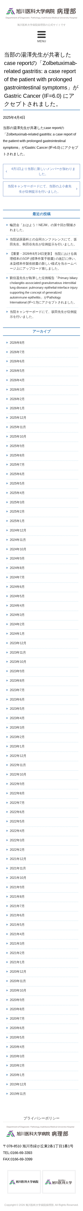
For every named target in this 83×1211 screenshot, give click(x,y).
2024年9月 (17, 558)
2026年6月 (17, 361)
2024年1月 (17, 633)
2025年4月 (17, 493)
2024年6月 (17, 586)
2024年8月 (17, 568)
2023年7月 (17, 690)
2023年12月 (18, 643)
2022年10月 (18, 774)
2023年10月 (18, 661)
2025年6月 (17, 474)
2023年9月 (17, 671)
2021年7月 (17, 906)
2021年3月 (17, 943)
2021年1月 (17, 962)
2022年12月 (18, 756)
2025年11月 (18, 427)
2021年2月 (17, 953)
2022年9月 (17, 784)
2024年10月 (18, 549)
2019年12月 (18, 1084)
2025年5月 (17, 483)
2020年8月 (17, 1009)
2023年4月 (17, 718)
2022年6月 (17, 812)
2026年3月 (17, 389)
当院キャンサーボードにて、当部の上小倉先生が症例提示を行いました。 (40, 188)
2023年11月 (18, 652)
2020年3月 (17, 1056)
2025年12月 (18, 417)
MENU (41, 41)
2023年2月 (17, 737)
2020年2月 (17, 1065)
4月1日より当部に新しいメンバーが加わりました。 (43, 171)
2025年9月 (17, 446)
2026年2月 (17, 399)
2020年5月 (17, 1037)
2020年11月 (18, 981)
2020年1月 (17, 1075)
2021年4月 (17, 934)
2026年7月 (17, 352)
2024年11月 (18, 540)
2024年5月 (17, 596)
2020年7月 (17, 1018)
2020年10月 (18, 990)
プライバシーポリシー (41, 1118)
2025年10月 (18, 436)
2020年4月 (17, 1047)
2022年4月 (17, 831)
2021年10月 (18, 877)
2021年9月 (17, 887)
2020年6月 (17, 1028)
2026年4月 (17, 380)
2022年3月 (17, 840)
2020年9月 (17, 1000)
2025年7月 (17, 464)
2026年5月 (17, 370)
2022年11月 (18, 765)
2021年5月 (17, 924)
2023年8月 (17, 680)
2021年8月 (17, 896)
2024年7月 (17, 577)
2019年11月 (18, 1093)
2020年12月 (18, 971)
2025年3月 (17, 502)
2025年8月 (17, 455)
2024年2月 (17, 624)
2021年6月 (17, 915)
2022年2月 (17, 849)
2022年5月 (17, 821)
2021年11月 (18, 868)
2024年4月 (17, 605)
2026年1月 (17, 408)
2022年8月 (17, 793)
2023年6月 (17, 699)
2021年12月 (18, 859)
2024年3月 (17, 615)
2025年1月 (17, 521)
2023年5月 (17, 708)
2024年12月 (18, 530)
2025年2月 (17, 511)
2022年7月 (17, 802)
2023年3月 (17, 727)
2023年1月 (17, 746)
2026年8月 (17, 342)
